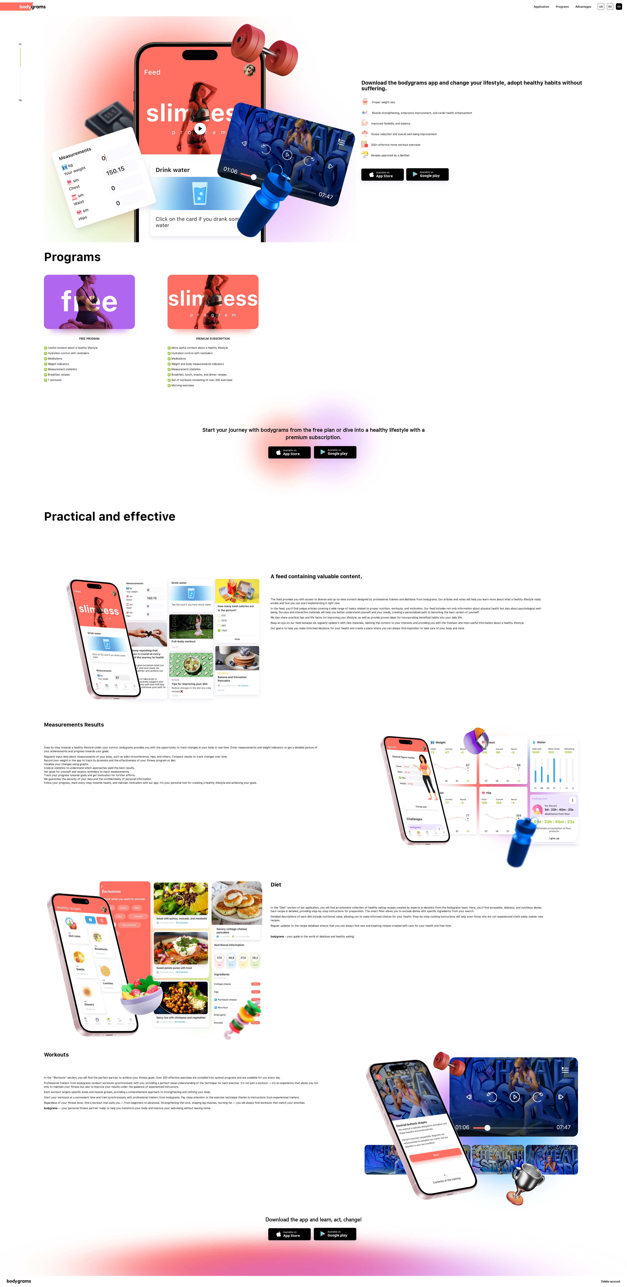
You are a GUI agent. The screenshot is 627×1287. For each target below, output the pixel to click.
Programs (562, 6)
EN (619, 6)
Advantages (583, 6)
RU (610, 6)
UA (601, 6)
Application (541, 6)
